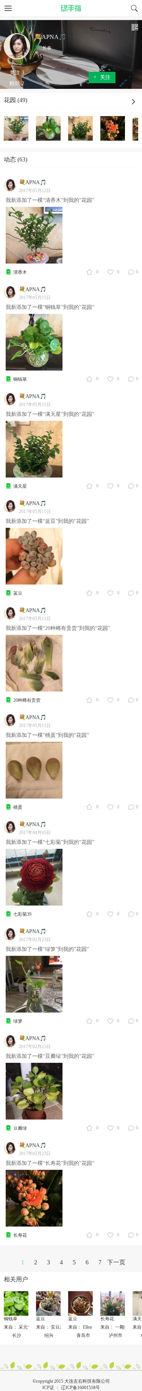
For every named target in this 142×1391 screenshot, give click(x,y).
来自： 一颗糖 (114, 1327)
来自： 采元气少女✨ (25, 1327)
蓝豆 (17, 593)
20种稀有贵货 (27, 700)
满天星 (20, 486)
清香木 (20, 272)
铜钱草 (20, 379)
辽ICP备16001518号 (80, 1387)
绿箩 (17, 1021)
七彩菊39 (22, 914)
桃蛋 (17, 807)
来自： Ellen (80, 1327)
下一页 (116, 1262)
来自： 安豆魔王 (52, 1327)
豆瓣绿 (20, 1128)
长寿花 (20, 1235)
